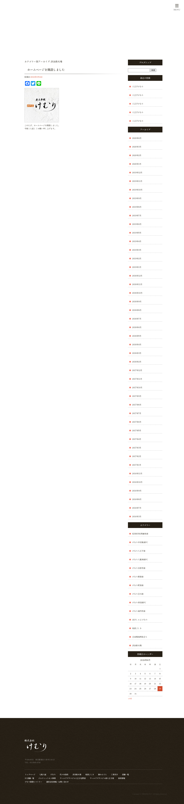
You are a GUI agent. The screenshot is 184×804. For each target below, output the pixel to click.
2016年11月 (137, 473)
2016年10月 (137, 482)
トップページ (30, 774)
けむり (53, 774)
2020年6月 (136, 138)
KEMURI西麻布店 (140, 533)
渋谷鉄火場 (137, 645)
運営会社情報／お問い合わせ (57, 781)
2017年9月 (136, 396)
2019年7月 (136, 215)
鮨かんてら (102, 774)
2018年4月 (136, 344)
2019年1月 (136, 267)
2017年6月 (136, 421)
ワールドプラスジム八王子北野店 (73, 778)
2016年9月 (136, 490)
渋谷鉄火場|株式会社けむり (12, 4)
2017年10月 (137, 387)
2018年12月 (137, 275)
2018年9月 (136, 301)
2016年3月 (136, 516)
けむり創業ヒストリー (33, 781)
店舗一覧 (125, 774)
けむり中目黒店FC (140, 542)
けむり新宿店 (137, 576)
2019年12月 (137, 172)
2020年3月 (136, 146)
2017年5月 (136, 430)
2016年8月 (136, 499)
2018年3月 (136, 353)
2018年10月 (137, 293)
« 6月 (130, 698)
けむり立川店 (137, 593)
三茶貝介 (114, 774)
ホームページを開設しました (46, 70)
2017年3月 (136, 447)
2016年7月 (136, 507)
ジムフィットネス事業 (47, 778)
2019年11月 (137, 181)
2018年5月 (136, 335)
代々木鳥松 (64, 774)
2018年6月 (136, 327)
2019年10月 (137, 189)
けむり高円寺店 (138, 611)
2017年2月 (136, 456)
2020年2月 (136, 155)
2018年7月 (136, 318)
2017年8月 (136, 404)
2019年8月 (136, 207)
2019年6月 (136, 224)
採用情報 (121, 778)
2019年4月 (136, 241)
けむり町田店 (137, 585)
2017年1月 (136, 464)
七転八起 (42, 774)
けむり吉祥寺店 (138, 568)
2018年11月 (137, 284)
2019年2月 (136, 258)
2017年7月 (136, 413)
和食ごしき (137, 628)
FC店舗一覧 (29, 778)
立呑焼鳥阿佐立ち (139, 636)
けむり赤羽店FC (139, 602)
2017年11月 (137, 378)
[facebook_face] (41, 120)
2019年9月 (136, 198)
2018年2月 (136, 361)
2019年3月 (136, 250)
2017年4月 (136, 439)
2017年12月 (137, 370)
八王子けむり (137, 86)
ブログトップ (145, 62)
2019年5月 (136, 232)
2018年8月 (136, 310)
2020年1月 (136, 164)
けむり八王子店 (138, 550)
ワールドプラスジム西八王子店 (102, 778)
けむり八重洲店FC (140, 559)
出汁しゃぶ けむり (140, 619)
